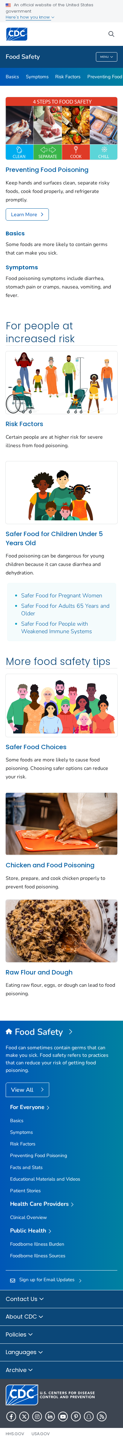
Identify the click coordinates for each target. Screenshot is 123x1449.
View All (23, 1090)
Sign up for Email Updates (46, 1279)
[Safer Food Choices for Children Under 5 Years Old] (61, 492)
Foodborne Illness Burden (37, 1244)
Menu (104, 57)
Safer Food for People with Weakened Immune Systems (56, 627)
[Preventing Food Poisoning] (61, 128)
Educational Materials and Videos (45, 1179)
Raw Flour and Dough (39, 972)
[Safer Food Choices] (61, 705)
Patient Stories (25, 1191)
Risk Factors (67, 77)
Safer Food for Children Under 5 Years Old (54, 538)
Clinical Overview (28, 1217)
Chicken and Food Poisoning (50, 865)
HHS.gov (15, 1434)
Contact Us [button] (22, 1299)
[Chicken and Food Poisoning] (61, 823)
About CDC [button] (22, 1316)
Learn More (24, 214)
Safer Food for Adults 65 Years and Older (65, 609)
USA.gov (41, 1434)
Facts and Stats (26, 1167)
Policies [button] (17, 1334)
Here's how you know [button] (28, 17)
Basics (12, 77)
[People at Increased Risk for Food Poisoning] (61, 382)
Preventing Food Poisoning (47, 169)
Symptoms (37, 77)
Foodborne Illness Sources (37, 1256)
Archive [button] (17, 1370)
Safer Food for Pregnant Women (61, 595)
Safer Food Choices (36, 747)
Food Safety (23, 56)
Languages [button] (22, 1352)
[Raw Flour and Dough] (61, 930)
